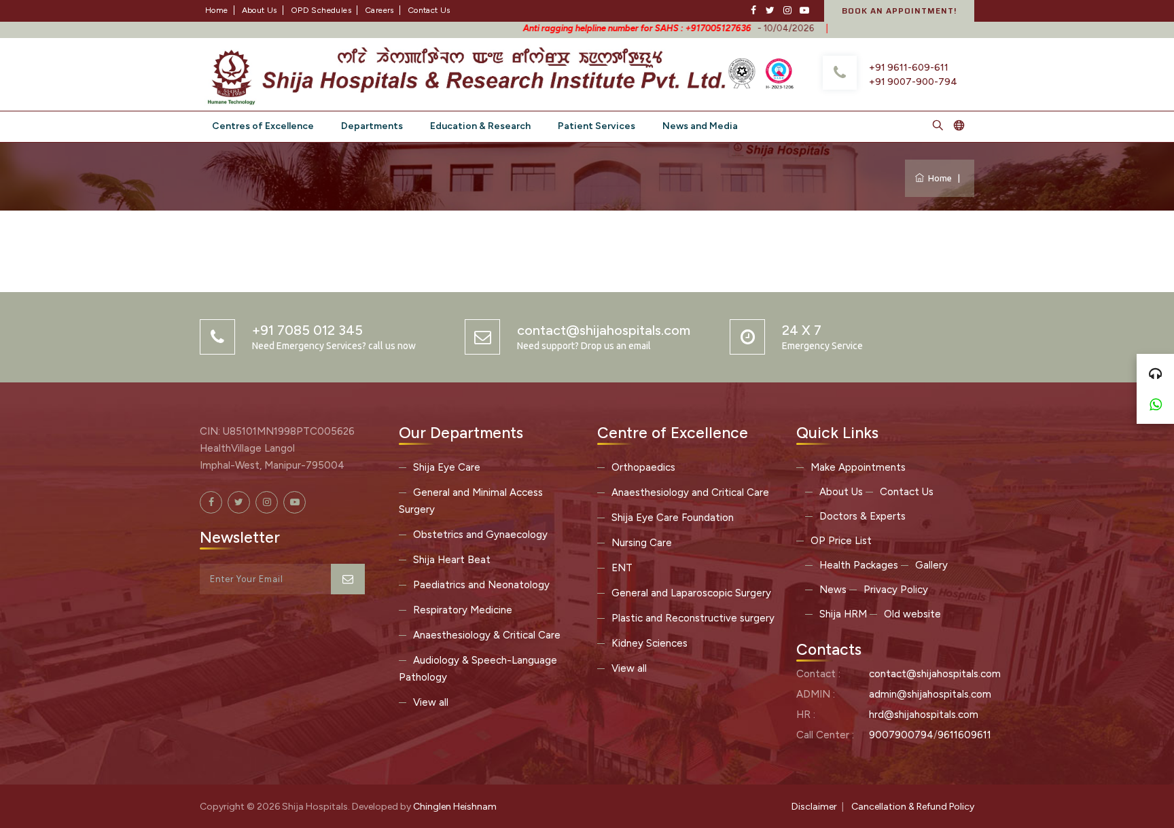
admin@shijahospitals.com (930, 694)
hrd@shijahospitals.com (923, 714)
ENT (622, 568)
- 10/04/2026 (626, 28)
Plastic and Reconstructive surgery (693, 618)
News (833, 589)
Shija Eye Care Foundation (672, 517)
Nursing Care (641, 543)
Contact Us (429, 10)
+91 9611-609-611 (908, 67)
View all (430, 702)
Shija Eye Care (446, 467)
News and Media (700, 126)
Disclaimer (814, 806)
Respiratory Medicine (462, 610)
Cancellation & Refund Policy (912, 806)
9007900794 (901, 735)
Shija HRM (843, 614)
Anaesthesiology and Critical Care (690, 492)
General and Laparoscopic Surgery (691, 593)
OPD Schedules (321, 10)
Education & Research (480, 126)
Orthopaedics (643, 467)
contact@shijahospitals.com (935, 674)
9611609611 (964, 735)
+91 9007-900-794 (913, 82)
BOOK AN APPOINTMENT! (899, 10)
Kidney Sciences (649, 643)
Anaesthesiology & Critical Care (487, 635)
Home (216, 10)
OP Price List (841, 541)
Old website (912, 614)
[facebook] (753, 10)
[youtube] (804, 10)
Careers (379, 10)
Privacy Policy (896, 589)
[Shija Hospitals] (469, 73)
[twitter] (770, 10)
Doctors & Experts (862, 516)
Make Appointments (858, 467)
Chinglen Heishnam (455, 806)
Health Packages (858, 565)
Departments (372, 126)
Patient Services (596, 126)
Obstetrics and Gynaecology (480, 534)
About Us (259, 10)
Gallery (931, 565)
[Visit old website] (959, 127)
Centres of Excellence (263, 126)
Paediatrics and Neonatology (481, 585)
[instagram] (787, 10)
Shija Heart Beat (452, 560)
